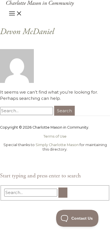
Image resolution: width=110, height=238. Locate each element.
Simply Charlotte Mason (57, 145)
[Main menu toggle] (15, 13)
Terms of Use (55, 136)
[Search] (62, 193)
